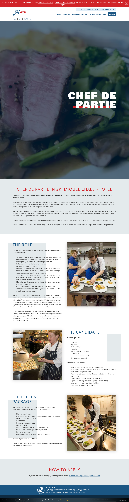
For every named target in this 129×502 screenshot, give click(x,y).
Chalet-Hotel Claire (45, 2)
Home (59, 14)
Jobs (104, 14)
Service (92, 14)
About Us (89, 9)
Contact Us (81, 9)
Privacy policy (64, 500)
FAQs (96, 9)
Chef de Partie (28, 19)
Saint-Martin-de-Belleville (65, 2)
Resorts (66, 14)
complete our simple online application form (84, 476)
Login (102, 9)
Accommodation (79, 14)
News (98, 14)
